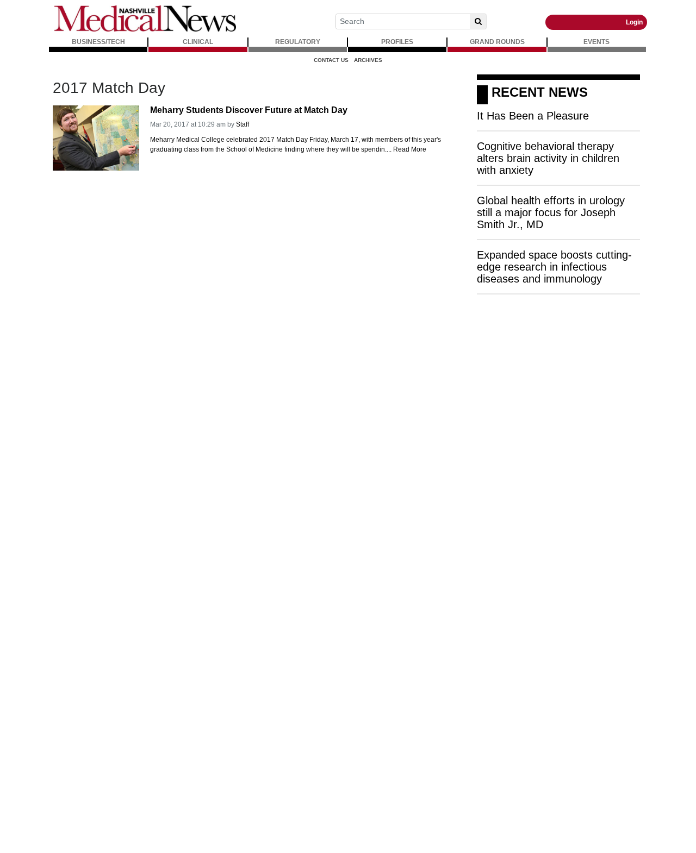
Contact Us (331, 60)
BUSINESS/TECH (98, 42)
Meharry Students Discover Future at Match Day (248, 110)
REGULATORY (297, 42)
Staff (242, 124)
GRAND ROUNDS (497, 42)
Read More (409, 149)
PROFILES (397, 42)
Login (634, 22)
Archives (368, 60)
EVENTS (596, 42)
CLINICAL (198, 42)
